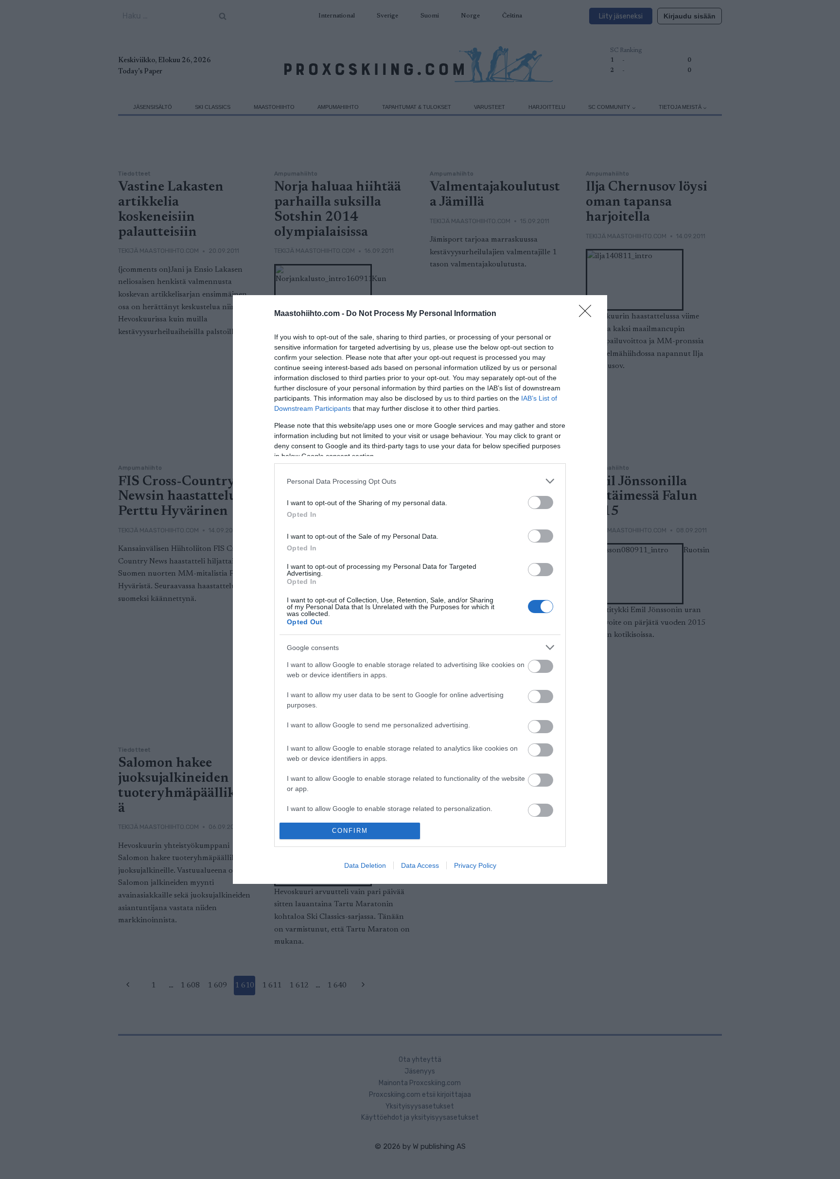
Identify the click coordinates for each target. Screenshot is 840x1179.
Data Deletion (365, 865)
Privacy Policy (475, 865)
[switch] (540, 502)
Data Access (420, 865)
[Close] (588, 314)
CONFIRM (350, 830)
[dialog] (420, 589)
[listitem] (420, 481)
